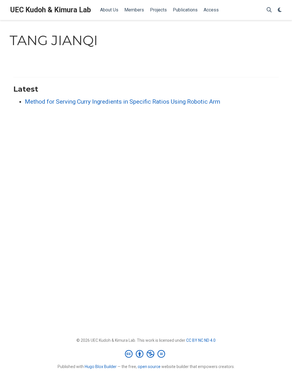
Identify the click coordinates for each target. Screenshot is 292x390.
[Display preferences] (280, 10)
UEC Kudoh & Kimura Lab (50, 10)
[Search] (269, 10)
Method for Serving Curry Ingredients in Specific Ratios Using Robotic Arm (122, 101)
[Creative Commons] (146, 353)
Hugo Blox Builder (101, 366)
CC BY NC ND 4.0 (201, 340)
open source (149, 366)
